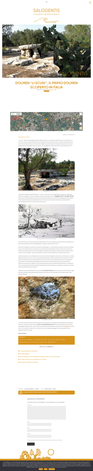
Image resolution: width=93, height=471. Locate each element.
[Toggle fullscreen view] (81, 114)
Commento (29, 405)
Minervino (37, 388)
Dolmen (54, 388)
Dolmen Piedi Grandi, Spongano (28, 362)
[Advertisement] (46, 102)
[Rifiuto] (91, 465)
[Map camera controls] (81, 123)
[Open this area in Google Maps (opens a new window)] (13, 130)
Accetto (40, 469)
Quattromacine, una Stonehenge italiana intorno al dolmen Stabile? (39, 356)
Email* (28, 427)
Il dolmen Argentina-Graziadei (28, 351)
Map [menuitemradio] (13, 114)
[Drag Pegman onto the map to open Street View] (81, 128)
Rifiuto (45, 469)
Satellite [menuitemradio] (18, 114)
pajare (67, 326)
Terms (81, 130)
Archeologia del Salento (29, 388)
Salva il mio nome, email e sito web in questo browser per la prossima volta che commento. (45, 440)
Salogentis (46, 10)
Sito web (28, 433)
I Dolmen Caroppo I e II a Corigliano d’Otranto (33, 359)
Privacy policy (51, 469)
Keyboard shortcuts (66, 130)
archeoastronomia (48, 388)
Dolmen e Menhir (24, 353)
